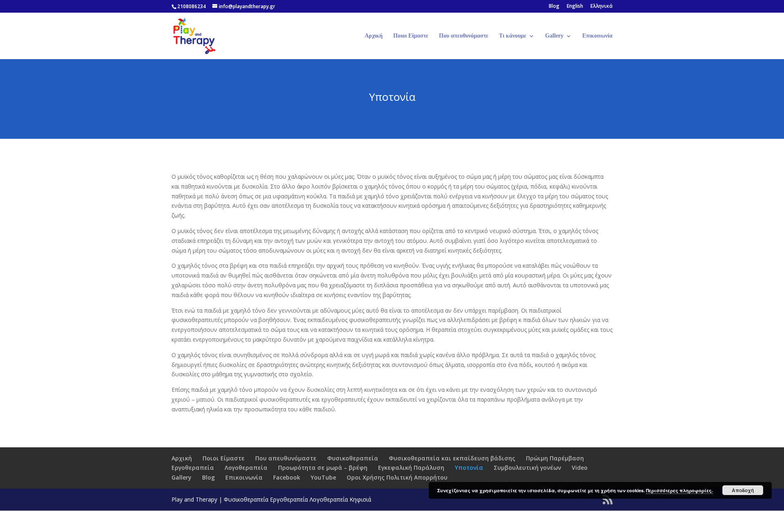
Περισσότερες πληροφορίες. (679, 490)
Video (580, 467)
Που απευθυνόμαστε (463, 36)
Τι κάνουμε (512, 36)
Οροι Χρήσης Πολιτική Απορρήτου (397, 477)
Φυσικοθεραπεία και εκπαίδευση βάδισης (452, 458)
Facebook (286, 477)
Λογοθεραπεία (246, 467)
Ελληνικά (601, 6)
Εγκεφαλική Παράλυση (411, 467)
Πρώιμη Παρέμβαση (555, 458)
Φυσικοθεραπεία (352, 458)
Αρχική (374, 36)
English (575, 6)
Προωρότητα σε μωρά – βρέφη (323, 467)
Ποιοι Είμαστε (410, 36)
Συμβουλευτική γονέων (527, 467)
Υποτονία (469, 467)
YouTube (323, 477)
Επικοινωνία (597, 36)
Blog (554, 6)
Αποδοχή (743, 490)
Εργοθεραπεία (193, 467)
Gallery (554, 36)
